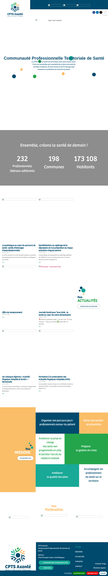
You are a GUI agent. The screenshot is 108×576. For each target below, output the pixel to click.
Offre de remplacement (12, 312)
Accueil (78, 547)
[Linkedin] (97, 12)
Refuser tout (92, 573)
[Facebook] (93, 12)
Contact (78, 566)
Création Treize (100, 563)
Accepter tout (79, 573)
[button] (105, 12)
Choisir (103, 573)
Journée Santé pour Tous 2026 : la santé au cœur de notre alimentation (55, 313)
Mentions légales (99, 567)
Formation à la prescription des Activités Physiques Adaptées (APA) (54, 378)
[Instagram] (100, 12)
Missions (79, 551)
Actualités (79, 556)
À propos (79, 561)
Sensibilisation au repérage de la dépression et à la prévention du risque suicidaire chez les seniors (56, 248)
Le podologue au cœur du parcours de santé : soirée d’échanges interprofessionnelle (18, 248)
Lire (3, 262)
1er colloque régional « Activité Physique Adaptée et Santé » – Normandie (16, 379)
